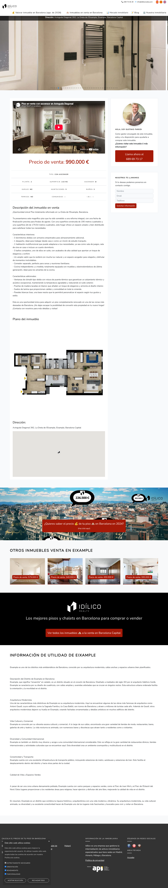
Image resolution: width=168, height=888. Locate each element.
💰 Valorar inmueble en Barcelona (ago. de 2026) (36, 12)
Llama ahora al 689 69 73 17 (134, 156)
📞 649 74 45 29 (127, 2)
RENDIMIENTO (12, 870)
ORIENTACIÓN (12, 867)
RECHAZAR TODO (38, 880)
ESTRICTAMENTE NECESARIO (18, 863)
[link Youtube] (134, 845)
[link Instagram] (139, 845)
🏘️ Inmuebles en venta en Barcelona (84, 12)
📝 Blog (135, 12)
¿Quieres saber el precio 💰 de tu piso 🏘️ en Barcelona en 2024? (84, 526)
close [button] (49, 841)
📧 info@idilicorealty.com (144, 2)
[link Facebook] (129, 845)
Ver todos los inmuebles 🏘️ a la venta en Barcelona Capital (84, 633)
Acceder (130, 857)
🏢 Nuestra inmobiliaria (154, 12)
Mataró (67, 845)
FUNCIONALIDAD (13, 874)
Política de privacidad (94, 860)
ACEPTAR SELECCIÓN (15, 880)
